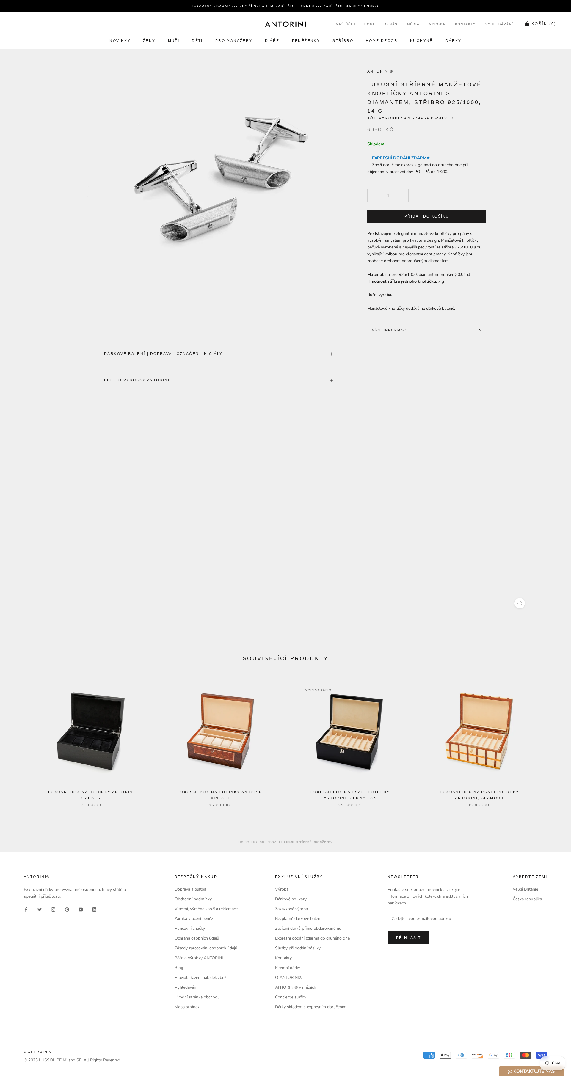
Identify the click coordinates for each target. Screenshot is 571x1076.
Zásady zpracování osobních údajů (206, 948)
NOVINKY (120, 41)
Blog (179, 967)
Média (413, 24)
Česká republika (527, 899)
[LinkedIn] (94, 909)
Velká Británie (525, 889)
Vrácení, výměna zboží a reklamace (206, 909)
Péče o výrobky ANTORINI (137, 380)
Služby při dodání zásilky (298, 948)
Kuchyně (421, 41)
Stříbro (342, 41)
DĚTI (197, 41)
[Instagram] (53, 909)
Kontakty (465, 24)
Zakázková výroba (291, 909)
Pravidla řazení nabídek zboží (201, 977)
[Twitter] (39, 909)
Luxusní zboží (264, 841)
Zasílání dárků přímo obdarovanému (308, 928)
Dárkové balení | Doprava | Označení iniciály (163, 354)
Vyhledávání (499, 24)
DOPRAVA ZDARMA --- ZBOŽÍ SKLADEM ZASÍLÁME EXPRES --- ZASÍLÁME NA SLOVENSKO (285, 6)
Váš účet (346, 24)
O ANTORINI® (288, 977)
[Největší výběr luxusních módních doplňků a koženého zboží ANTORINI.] (285, 24)
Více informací (390, 330)
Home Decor (382, 41)
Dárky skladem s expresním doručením (310, 1007)
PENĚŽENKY (306, 41)
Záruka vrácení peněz (194, 918)
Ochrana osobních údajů (197, 938)
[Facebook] (26, 909)
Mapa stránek (187, 1007)
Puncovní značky (190, 928)
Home (370, 24)
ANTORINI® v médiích (295, 987)
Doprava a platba (190, 889)
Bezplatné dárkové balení (298, 918)
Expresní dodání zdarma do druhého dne (312, 938)
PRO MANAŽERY (233, 41)
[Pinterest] (67, 909)
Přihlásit (408, 938)
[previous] (18, 739)
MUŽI (174, 41)
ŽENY (149, 41)
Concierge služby (290, 997)
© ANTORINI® (38, 1052)
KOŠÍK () (543, 24)
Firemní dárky (287, 967)
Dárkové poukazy (291, 899)
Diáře (272, 41)
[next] (552, 739)
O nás (391, 24)
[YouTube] (81, 909)
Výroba (437, 24)
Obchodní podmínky (193, 899)
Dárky (453, 41)
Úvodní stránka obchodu (197, 997)
